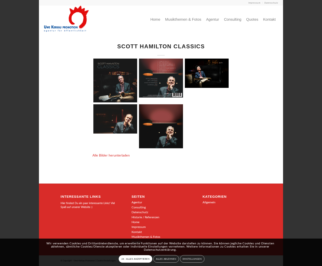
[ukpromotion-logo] (66, 19)
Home (135, 222)
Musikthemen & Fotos (146, 236)
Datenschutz (271, 3)
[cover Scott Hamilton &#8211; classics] (115, 80)
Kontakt (137, 232)
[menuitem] (255, 3)
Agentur (137, 202)
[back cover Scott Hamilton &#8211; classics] (161, 78)
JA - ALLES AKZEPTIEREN (135, 259)
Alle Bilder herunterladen (111, 155)
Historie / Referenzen (145, 217)
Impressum (254, 3)
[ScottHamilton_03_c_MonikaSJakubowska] (161, 126)
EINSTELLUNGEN (192, 259)
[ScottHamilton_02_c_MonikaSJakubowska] (115, 119)
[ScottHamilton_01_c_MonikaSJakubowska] (207, 73)
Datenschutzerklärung (160, 249)
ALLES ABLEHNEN (166, 259)
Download (97, 62)
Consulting (139, 207)
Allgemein (209, 202)
